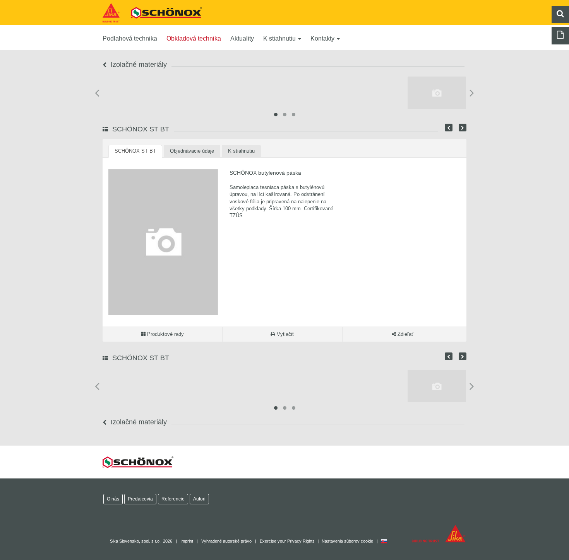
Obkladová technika (193, 38)
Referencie (173, 498)
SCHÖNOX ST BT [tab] (135, 151)
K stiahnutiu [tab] (241, 151)
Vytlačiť (284, 334)
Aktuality (242, 38)
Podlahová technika (130, 38)
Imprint (186, 541)
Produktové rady (165, 334)
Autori (199, 498)
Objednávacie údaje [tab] (192, 151)
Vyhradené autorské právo (226, 541)
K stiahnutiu (280, 38)
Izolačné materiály (138, 64)
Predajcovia (140, 498)
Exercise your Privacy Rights (287, 541)
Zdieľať (404, 334)
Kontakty (323, 38)
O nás (113, 498)
